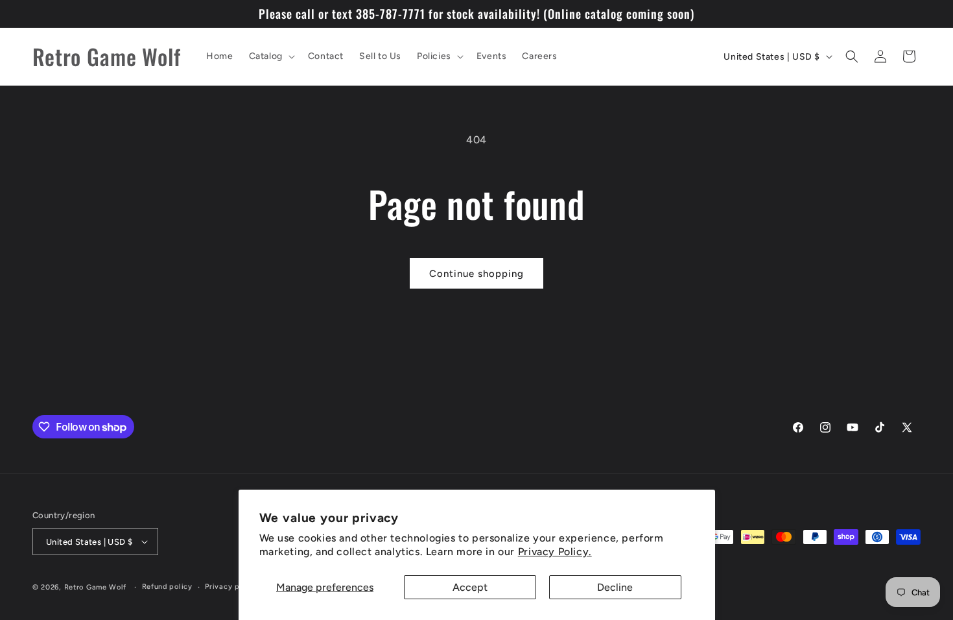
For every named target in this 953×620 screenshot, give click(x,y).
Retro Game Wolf (95, 587)
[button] (270, 56)
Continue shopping (476, 274)
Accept (470, 587)
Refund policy (167, 586)
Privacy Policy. (555, 551)
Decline (615, 587)
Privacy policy (231, 586)
